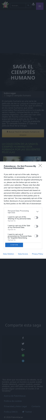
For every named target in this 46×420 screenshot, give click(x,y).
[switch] (36, 217)
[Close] (41, 166)
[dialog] (23, 210)
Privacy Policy (37, 254)
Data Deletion (8, 254)
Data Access (23, 254)
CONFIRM (14, 245)
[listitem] (23, 211)
